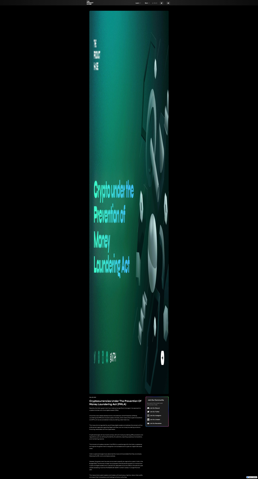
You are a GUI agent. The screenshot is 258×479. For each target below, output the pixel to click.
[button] (137, 3)
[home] (90, 3)
